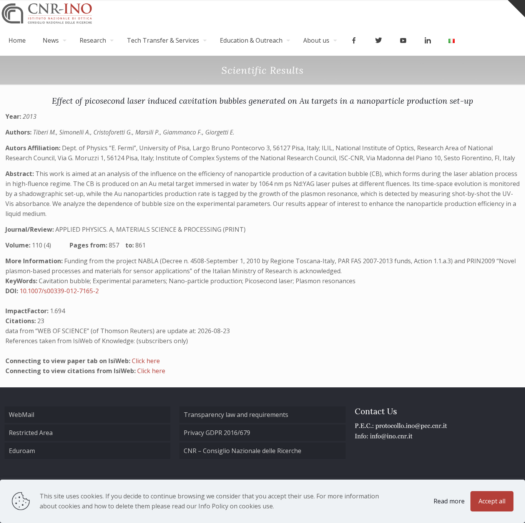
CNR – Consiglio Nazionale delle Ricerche (242, 451)
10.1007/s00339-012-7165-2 (59, 291)
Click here (146, 361)
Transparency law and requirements (236, 414)
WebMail (21, 414)
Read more (449, 501)
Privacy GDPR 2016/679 (217, 432)
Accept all (491, 501)
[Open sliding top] (516, 8)
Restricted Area (31, 432)
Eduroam (22, 451)
